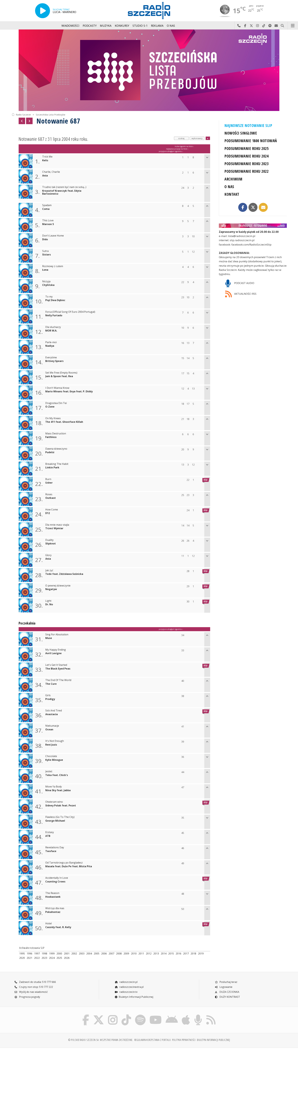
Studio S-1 (140, 25)
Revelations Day (54, 847)
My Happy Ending (55, 649)
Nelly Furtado (53, 315)
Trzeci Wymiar (54, 528)
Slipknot (50, 543)
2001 (67, 953)
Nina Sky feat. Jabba (58, 790)
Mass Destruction (55, 433)
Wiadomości (70, 25)
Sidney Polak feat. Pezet (60, 805)
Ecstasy (49, 832)
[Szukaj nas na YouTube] (156, 1015)
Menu (293, 26)
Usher (49, 482)
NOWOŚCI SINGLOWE (240, 133)
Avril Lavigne (53, 653)
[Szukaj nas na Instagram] (113, 1015)
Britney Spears (54, 361)
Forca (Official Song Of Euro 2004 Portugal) (70, 311)
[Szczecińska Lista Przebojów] (149, 70)
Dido (45, 239)
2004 (89, 953)
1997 (37, 953)
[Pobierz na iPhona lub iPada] (186, 1015)
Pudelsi (49, 452)
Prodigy (50, 699)
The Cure (51, 683)
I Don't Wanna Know (57, 387)
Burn (48, 479)
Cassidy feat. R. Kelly (58, 927)
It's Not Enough (54, 741)
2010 (134, 953)
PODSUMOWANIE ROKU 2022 (246, 171)
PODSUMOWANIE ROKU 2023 (246, 163)
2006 (104, 953)
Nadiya (49, 345)
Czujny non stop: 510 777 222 (35, 987)
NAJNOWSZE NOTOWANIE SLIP (248, 125)
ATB (47, 835)
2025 (59, 958)
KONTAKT (231, 194)
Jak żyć (49, 570)
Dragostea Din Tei (56, 403)
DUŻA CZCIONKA (229, 992)
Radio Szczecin (23, 114)
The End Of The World (58, 680)
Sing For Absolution (56, 634)
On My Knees (53, 418)
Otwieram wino (54, 801)
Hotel (48, 923)
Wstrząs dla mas (54, 908)
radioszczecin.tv (128, 992)
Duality (49, 540)
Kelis (45, 160)
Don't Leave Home (53, 235)
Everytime (51, 357)
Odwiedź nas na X (251, 26)
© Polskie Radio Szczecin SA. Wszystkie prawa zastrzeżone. (100, 1040)
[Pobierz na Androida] (172, 1015)
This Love (48, 220)
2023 (44, 958)
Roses (48, 494)
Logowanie (225, 987)
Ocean (49, 729)
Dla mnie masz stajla (57, 524)
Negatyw (51, 589)
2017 (186, 953)
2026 (67, 958)
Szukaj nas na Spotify (270, 26)
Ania (45, 175)
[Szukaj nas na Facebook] (85, 1015)
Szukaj (282, 26)
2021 (29, 958)
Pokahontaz (52, 912)
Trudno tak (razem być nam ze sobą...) (64, 187)
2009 (126, 953)
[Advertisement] (45, 1074)
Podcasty (90, 25)
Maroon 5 (48, 224)
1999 (52, 953)
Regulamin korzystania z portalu (152, 1040)
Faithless (50, 437)
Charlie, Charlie (51, 171)
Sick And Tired (53, 710)
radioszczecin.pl (128, 982)
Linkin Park (52, 467)
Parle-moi (51, 342)
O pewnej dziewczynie (57, 585)
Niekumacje (52, 725)
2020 (22, 958)
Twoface (50, 851)
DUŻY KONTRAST (229, 997)
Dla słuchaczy (53, 327)
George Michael (55, 820)
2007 (111, 953)
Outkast (50, 497)
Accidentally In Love (56, 877)
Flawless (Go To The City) (59, 817)
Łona (45, 269)
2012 (148, 953)
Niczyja (46, 281)
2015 (171, 953)
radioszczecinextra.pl (131, 987)
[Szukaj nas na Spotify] (140, 1015)
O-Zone (49, 406)
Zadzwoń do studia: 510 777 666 (37, 982)
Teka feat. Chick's (56, 775)
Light (48, 600)
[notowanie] (253, 225)
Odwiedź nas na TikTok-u (264, 26)
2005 (96, 953)
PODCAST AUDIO (244, 283)
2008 (119, 953)
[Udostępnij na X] (252, 207)
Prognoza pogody (29, 997)
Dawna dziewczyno (56, 448)
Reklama (157, 25)
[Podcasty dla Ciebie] (198, 1015)
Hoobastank (53, 896)
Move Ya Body (53, 786)
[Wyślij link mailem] (263, 207)
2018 (193, 953)
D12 (47, 513)
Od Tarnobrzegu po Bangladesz (64, 862)
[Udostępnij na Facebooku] (242, 207)
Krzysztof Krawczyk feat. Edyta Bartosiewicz (61, 192)
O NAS (229, 186)
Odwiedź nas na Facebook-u (245, 26)
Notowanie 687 (58, 121)
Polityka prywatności (184, 1040)
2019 (201, 953)
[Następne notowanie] (29, 121)
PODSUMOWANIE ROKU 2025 (246, 148)
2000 (59, 953)
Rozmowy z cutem (52, 266)
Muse (48, 638)
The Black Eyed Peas (57, 668)
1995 (22, 953)
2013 (156, 953)
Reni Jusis (51, 744)
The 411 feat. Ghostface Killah (64, 421)
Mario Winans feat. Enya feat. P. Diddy (69, 391)
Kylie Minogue (54, 759)
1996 (29, 953)
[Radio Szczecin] (149, 10)
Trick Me (47, 156)
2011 (141, 953)
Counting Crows (55, 881)
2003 (81, 953)
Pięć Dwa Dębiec (55, 300)
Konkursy (122, 25)
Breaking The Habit (56, 463)
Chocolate (51, 756)
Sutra (45, 251)
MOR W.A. (51, 330)
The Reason (52, 893)
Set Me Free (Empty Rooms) (61, 372)
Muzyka (105, 25)
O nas (171, 25)
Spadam (47, 205)
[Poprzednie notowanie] (22, 121)
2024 (52, 958)
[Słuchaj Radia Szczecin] (42, 10)
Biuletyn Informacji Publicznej (136, 997)
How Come (51, 509)
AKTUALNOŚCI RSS (245, 293)
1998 (44, 953)
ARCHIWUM (233, 179)
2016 (178, 953)
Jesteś (48, 771)
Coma (46, 208)
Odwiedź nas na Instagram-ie (257, 26)
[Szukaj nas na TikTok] (126, 1015)
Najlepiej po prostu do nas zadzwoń (239, 26)
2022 (37, 958)
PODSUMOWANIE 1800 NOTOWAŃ (250, 140)
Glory (48, 555)
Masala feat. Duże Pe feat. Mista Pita (68, 866)
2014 (163, 953)
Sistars (46, 254)
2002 (74, 953)
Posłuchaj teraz (228, 982)
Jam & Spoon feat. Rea (59, 376)
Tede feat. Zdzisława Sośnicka (64, 574)
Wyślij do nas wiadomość (276, 26)
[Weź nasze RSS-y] (211, 1015)
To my (49, 296)
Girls (48, 695)
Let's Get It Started (56, 664)
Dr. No (49, 604)
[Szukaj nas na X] (98, 1015)
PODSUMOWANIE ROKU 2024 (246, 156)
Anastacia (51, 714)
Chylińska (48, 285)
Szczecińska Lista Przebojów (50, 114)
